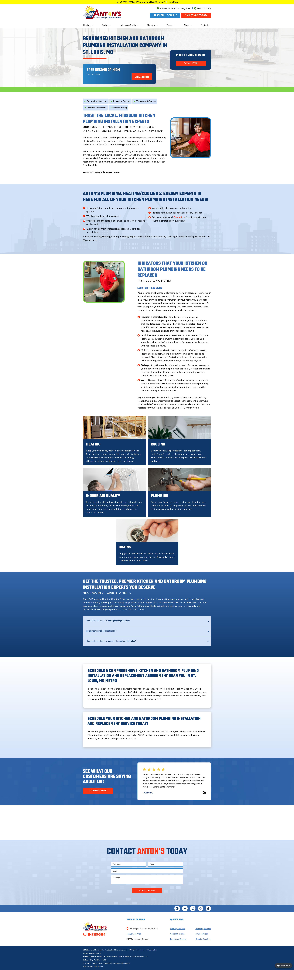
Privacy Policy (151, 950)
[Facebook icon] (185, 908)
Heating (87, 25)
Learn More (173, 2)
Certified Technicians (96, 107)
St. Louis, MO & (175, 8)
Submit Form (147, 890)
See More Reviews (97, 790)
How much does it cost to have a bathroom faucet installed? (111, 641)
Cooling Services (177, 934)
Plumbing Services (203, 928)
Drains (169, 25)
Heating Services (177, 928)
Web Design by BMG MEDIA (93, 966)
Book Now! (191, 63)
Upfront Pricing (119, 107)
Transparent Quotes (146, 101)
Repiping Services (203, 939)
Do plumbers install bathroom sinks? (101, 631)
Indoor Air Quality (128, 25)
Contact (204, 25)
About (186, 25)
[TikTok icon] (208, 908)
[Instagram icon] (192, 908)
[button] (165, 15)
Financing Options (121, 101)
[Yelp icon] (200, 908)
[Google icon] (177, 908)
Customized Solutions (97, 101)
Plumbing (151, 25)
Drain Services (201, 934)
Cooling (105, 25)
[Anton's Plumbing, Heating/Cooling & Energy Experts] (102, 12)
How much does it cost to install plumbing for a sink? (108, 621)
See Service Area (134, 934)
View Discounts (204, 8)
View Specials (142, 76)
